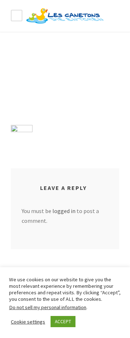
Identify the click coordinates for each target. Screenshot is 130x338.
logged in (63, 210)
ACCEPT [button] (63, 321)
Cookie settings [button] (28, 321)
